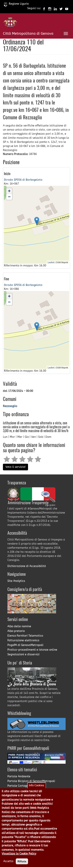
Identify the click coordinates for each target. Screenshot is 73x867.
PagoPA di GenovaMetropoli (25, 645)
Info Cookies (36, 785)
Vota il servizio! (15, 467)
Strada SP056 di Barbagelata (23, 179)
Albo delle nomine (19, 626)
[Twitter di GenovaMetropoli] (61, 8)
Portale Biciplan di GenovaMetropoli (31, 781)
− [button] (9, 196)
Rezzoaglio (10, 406)
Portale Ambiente (18, 776)
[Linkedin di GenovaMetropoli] (55, 8)
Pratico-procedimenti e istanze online (32, 649)
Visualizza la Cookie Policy (19, 853)
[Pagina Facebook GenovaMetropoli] (44, 8)
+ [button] (9, 190)
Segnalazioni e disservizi (23, 654)
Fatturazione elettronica (23, 640)
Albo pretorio (16, 631)
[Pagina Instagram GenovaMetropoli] (49, 8)
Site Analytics (16, 581)
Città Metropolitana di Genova (28, 33)
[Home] (10, 23)
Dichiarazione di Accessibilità (26, 566)
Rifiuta (22, 861)
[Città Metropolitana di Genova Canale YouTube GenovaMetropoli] (66, 8)
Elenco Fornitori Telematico (25, 635)
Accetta (8, 861)
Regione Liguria (19, 3)
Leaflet (51, 262)
